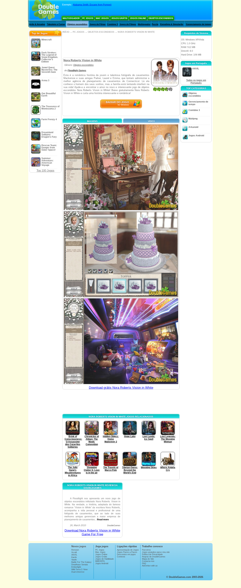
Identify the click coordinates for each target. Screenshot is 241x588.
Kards (74, 557)
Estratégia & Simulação (171, 24)
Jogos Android (196, 135)
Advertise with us (150, 565)
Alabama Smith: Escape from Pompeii (92, 4)
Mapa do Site (148, 559)
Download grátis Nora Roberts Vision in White (121, 387)
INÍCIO (66, 32)
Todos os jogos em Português (196, 81)
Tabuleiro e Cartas (56, 24)
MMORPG (100, 561)
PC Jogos (87, 18)
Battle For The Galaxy (81, 562)
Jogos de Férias (97, 24)
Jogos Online (138, 18)
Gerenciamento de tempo (198, 24)
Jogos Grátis (119, 18)
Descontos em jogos (126, 554)
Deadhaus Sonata (79, 564)
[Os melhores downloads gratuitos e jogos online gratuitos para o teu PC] (45, 10)
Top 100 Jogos (45, 170)
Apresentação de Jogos (128, 550)
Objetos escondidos (161, 18)
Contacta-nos (148, 561)
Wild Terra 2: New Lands (79, 570)
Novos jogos (78, 546)
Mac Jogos (102, 18)
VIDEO (151, 121)
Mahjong (193, 118)
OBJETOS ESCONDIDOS (101, 32)
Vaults (74, 559)
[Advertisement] (121, 45)
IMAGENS (92, 121)
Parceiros (146, 550)
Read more (103, 519)
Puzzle (155, 24)
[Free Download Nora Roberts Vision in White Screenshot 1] (121, 167)
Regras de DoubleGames (153, 556)
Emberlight (76, 567)
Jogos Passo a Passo (127, 552)
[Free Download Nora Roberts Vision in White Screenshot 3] (121, 341)
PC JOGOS (78, 32)
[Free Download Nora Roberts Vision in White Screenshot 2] (121, 254)
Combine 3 (112, 24)
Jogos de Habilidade (104, 559)
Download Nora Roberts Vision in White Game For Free (92, 532)
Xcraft (74, 552)
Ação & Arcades (37, 24)
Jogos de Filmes (128, 24)
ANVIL (74, 555)
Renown (75, 550)
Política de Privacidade (152, 554)
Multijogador (71, 18)
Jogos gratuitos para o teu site (156, 552)
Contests (121, 556)
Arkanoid (193, 127)
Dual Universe (77, 572)
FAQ (144, 563)
